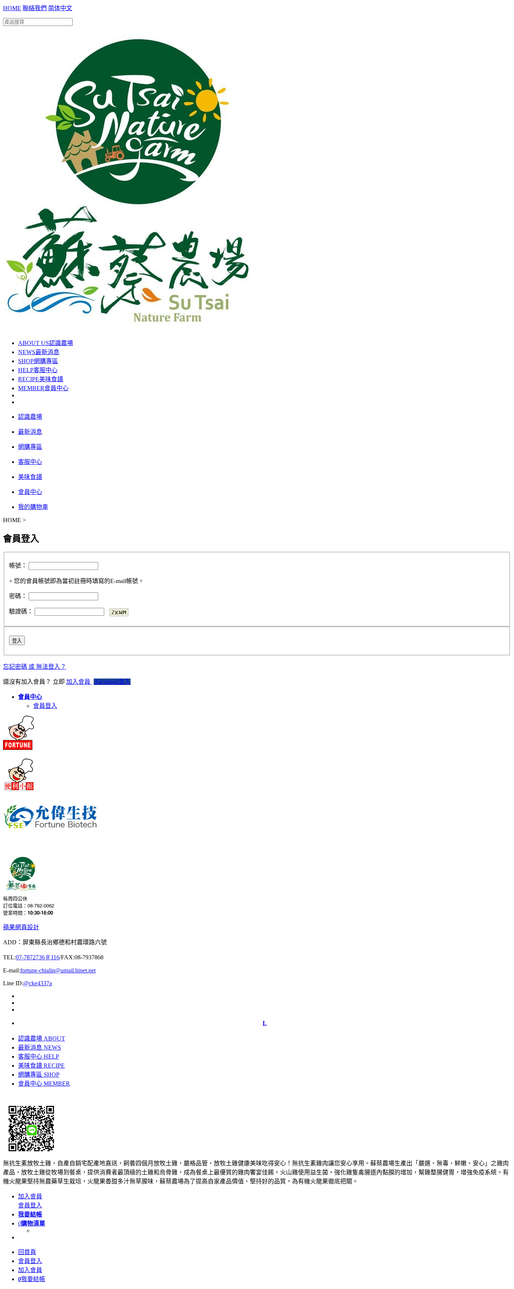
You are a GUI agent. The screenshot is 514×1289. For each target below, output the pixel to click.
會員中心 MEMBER (44, 1083)
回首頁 (27, 1252)
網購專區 (38, 361)
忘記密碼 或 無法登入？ (34, 666)
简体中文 (60, 8)
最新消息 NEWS (39, 1047)
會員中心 (43, 388)
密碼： (18, 596)
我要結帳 (31, 1279)
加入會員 (79, 682)
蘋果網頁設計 (21, 927)
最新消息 (38, 352)
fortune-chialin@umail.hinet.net (58, 970)
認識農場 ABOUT (41, 1038)
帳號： (18, 565)
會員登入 (45, 706)
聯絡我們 (35, 8)
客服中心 (38, 370)
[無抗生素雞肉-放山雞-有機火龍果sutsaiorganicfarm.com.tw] (127, 325)
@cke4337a (37, 983)
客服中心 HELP (38, 1056)
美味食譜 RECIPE (41, 1065)
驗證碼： (21, 611)
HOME (12, 8)
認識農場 (45, 343)
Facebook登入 (112, 682)
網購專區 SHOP (38, 1074)
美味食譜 (40, 379)
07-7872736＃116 (37, 957)
